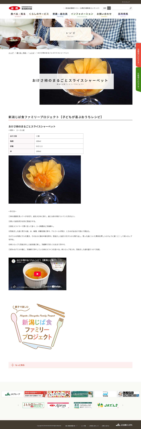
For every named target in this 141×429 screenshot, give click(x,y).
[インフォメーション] (82, 15)
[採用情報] (123, 15)
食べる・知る (21, 53)
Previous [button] (18, 405)
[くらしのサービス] (39, 15)
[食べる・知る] (18, 15)
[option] (33, 405)
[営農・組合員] (60, 15)
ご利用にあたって (94, 426)
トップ (11, 53)
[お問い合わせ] (104, 15)
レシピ (31, 53)
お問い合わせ (105, 426)
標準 (104, 8)
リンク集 (83, 426)
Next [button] (123, 405)
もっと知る (20, 365)
